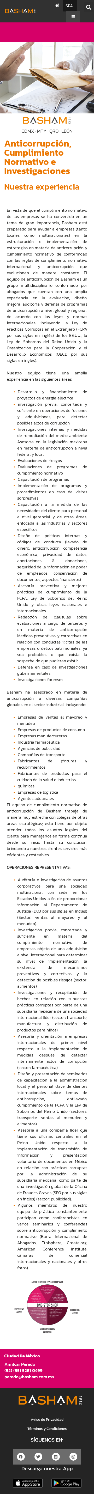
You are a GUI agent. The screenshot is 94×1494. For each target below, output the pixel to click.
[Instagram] (73, 1457)
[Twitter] (38, 1457)
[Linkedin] (56, 1457)
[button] (88, 7)
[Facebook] (21, 1457)
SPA (69, 6)
